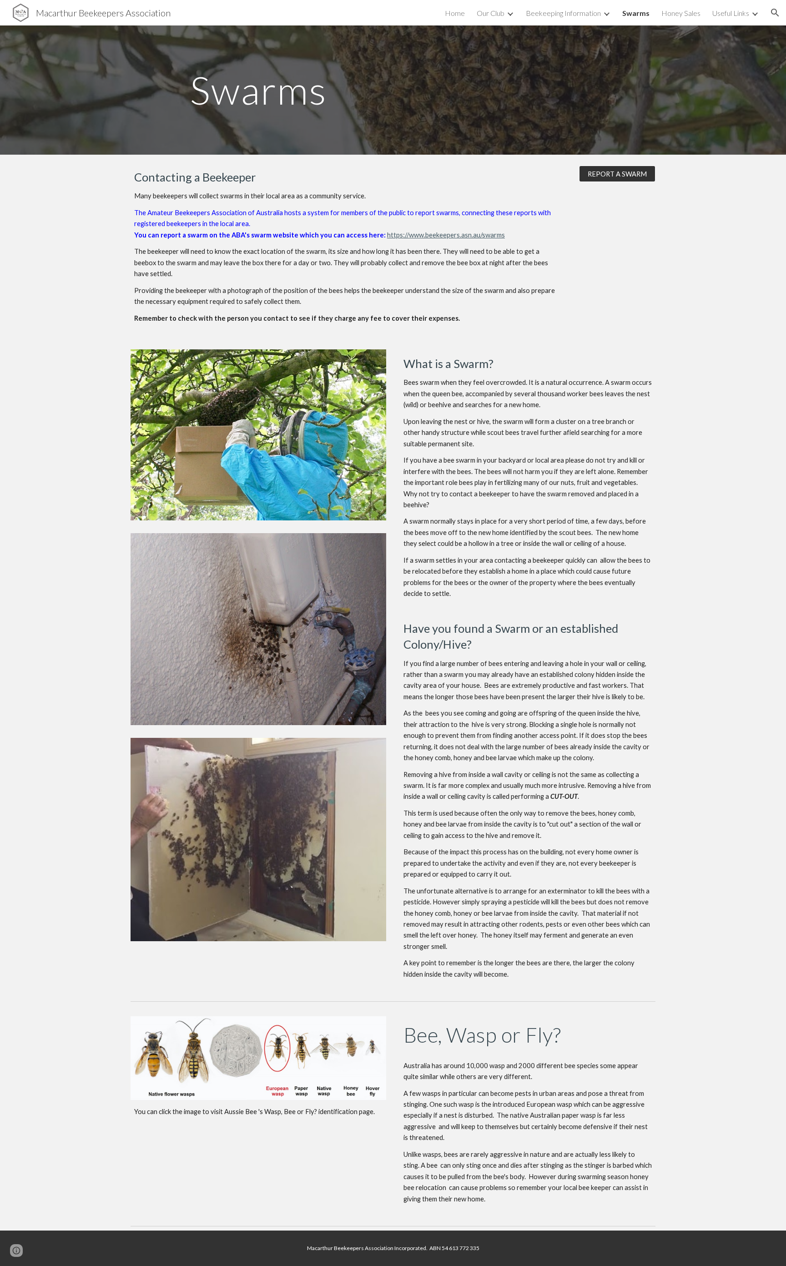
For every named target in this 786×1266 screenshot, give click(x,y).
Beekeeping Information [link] (563, 13)
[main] (258, 90)
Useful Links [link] (730, 13)
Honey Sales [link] (680, 13)
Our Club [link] (490, 13)
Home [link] (455, 13)
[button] (775, 13)
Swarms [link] (636, 13)
